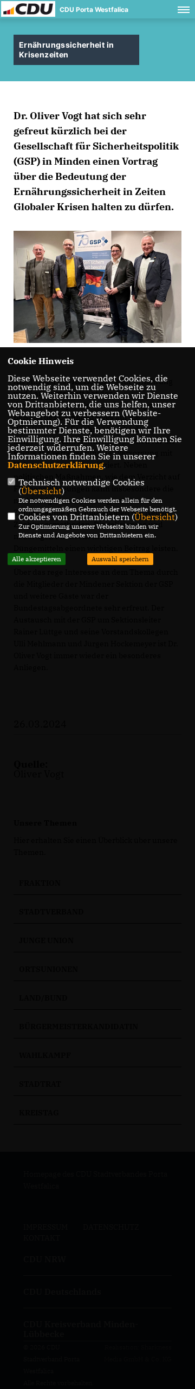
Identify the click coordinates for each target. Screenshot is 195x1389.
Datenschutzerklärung (55, 464)
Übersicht (41, 490)
